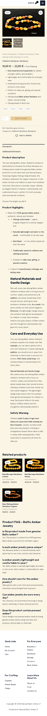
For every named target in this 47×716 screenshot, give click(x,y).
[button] (40, 13)
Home (4, 54)
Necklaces (13, 54)
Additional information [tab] (11, 152)
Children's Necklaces (26, 54)
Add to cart (21, 118)
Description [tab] (7, 146)
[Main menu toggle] (42, 3)
